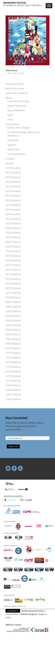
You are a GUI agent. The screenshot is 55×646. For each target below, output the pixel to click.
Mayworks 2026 (15, 83)
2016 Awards (13, 200)
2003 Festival (13, 329)
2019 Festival (13, 255)
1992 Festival (13, 371)
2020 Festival (13, 251)
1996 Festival (13, 357)
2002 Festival (13, 334)
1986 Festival (13, 399)
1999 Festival (13, 348)
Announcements (16, 154)
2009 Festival (13, 302)
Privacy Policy (12, 614)
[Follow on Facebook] (14, 468)
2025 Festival (13, 228)
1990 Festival (13, 380)
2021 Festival (13, 246)
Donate (10, 163)
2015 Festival (13, 274)
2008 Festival (13, 306)
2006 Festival (13, 315)
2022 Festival (13, 241)
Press (10, 119)
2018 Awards (13, 191)
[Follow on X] (20, 468)
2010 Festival (13, 297)
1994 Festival (13, 362)
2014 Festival (13, 278)
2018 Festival (13, 260)
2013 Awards (13, 214)
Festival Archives (15, 88)
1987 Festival (13, 394)
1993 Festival (13, 366)
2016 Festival (13, 269)
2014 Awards (13, 209)
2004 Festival (11, 70)
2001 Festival (13, 339)
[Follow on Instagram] (8, 468)
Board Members (16, 110)
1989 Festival (13, 385)
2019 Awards (13, 186)
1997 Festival (13, 352)
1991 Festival (13, 376)
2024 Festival (13, 232)
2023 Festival (13, 237)
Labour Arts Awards (17, 93)
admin (10, 73)
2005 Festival (13, 320)
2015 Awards (13, 204)
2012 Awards (13, 218)
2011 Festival (13, 292)
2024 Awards (13, 172)
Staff (9, 115)
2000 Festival (13, 343)
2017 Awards (13, 195)
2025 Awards (13, 167)
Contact (10, 158)
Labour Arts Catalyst (18, 127)
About (9, 97)
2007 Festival (13, 311)
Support (11, 144)
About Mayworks (16, 105)
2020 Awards (13, 181)
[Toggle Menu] (49, 6)
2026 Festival (13, 223)
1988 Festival (13, 389)
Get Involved (13, 124)
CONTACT (13, 611)
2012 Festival (13, 288)
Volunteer (12, 140)
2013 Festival (13, 283)
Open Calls (13, 149)
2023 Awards (13, 177)
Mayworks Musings (18, 101)
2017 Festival (13, 265)
